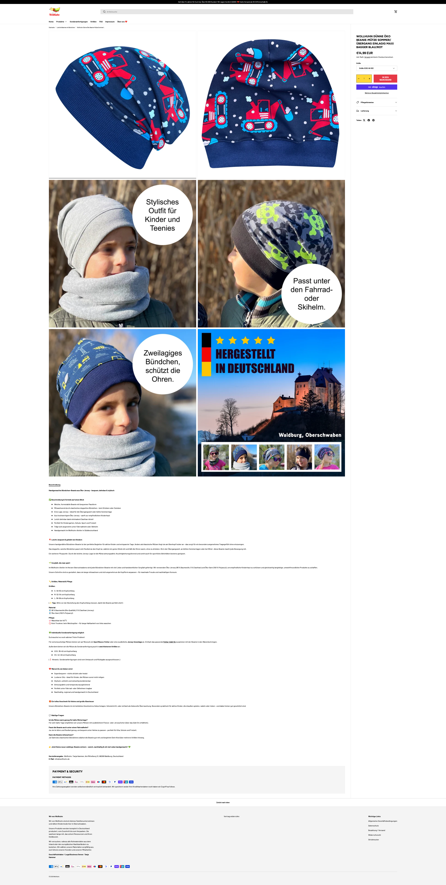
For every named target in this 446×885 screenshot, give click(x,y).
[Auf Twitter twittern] (364, 120)
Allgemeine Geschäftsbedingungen (382, 821)
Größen (93, 21)
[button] (395, 11)
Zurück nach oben (223, 802)
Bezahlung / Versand (376, 830)
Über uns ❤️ (122, 21)
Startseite (52, 27)
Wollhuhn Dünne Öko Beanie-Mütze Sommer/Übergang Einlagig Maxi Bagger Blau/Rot (91, 27)
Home (51, 21)
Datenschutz (373, 825)
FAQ (101, 21)
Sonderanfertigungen (79, 21)
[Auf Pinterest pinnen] (373, 120)
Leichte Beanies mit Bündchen (66, 27)
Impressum (110, 21)
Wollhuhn (56, 876)
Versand (367, 57)
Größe (358, 63)
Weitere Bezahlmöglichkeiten (377, 93)
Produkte (60, 21)
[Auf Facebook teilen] (368, 120)
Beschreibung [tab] (54, 485)
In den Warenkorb (385, 78)
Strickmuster (373, 839)
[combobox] (226, 11)
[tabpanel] (197, 624)
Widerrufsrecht (374, 835)
